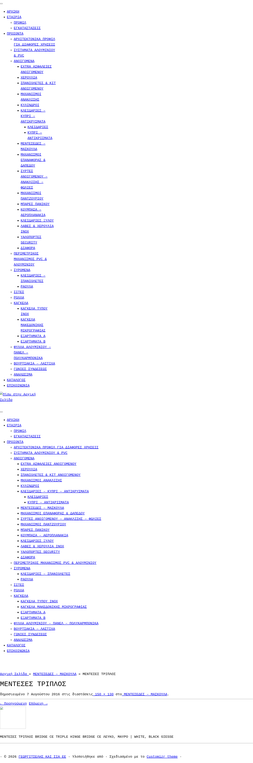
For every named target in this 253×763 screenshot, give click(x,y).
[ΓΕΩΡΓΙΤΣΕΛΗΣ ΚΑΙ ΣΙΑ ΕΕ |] (21, 400)
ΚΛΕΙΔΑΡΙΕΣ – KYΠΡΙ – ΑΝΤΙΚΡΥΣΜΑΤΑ (33, 116)
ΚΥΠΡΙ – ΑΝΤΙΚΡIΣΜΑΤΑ (48, 502)
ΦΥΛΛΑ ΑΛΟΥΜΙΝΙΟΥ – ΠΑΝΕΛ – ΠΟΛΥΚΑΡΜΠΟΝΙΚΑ (56, 623)
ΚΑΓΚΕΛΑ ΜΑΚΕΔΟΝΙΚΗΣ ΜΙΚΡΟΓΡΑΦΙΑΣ (33, 325)
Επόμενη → (38, 704)
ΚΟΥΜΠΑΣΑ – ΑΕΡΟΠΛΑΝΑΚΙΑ (44, 535)
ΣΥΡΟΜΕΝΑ (22, 270)
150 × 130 (103, 694)
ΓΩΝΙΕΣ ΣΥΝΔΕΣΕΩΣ (30, 369)
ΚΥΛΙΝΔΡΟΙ (30, 105)
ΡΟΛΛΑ (19, 298)
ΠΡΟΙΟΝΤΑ (15, 34)
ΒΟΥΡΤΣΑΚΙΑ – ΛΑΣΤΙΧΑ (34, 364)
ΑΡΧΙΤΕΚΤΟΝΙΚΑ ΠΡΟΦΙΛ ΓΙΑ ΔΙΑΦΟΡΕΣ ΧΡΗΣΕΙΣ (56, 447)
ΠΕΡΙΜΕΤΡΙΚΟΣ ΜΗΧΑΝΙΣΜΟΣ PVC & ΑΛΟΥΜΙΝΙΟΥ (30, 259)
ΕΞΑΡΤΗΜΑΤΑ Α (33, 336)
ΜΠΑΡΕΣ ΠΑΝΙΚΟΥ (35, 204)
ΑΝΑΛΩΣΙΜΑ (23, 375)
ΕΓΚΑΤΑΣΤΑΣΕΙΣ (27, 28)
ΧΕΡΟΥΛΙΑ (29, 78)
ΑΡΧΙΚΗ (13, 12)
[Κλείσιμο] (1, 3)
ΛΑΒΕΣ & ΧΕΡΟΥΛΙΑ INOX (42, 546)
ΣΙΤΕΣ (19, 292)
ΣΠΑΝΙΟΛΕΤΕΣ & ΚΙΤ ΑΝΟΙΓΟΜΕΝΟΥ (51, 475)
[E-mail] (1, 405)
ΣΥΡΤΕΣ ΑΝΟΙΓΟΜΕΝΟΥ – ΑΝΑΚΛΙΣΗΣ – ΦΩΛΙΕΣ (61, 519)
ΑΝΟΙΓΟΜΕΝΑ (24, 61)
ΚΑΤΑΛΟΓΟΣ (16, 380)
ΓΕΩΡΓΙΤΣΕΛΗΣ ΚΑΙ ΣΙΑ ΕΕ (42, 757)
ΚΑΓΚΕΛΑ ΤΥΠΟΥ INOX (39, 601)
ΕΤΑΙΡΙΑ (14, 17)
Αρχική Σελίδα (14, 674)
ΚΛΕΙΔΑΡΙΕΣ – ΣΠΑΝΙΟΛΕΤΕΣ (45, 574)
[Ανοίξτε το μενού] (1, 411)
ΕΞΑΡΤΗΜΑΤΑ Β (33, 342)
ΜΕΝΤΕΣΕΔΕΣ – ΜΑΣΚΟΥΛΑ (42, 508)
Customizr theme (162, 757)
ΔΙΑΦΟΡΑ (28, 248)
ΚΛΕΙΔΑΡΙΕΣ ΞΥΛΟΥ (37, 221)
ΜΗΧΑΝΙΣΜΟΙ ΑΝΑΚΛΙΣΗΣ (41, 480)
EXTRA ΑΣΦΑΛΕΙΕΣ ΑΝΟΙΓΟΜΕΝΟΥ (48, 464)
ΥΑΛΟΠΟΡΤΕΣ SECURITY (40, 552)
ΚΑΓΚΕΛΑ (21, 303)
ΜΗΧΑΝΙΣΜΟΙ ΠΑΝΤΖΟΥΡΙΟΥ (43, 524)
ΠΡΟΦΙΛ (20, 23)
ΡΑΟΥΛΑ (27, 287)
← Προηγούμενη (13, 704)
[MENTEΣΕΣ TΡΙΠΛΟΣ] (13, 728)
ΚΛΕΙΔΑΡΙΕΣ (38, 127)
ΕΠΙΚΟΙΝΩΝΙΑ (18, 386)
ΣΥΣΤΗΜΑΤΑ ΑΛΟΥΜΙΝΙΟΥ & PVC (40, 453)
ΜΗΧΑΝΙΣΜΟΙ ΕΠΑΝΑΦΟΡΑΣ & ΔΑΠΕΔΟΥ (33, 160)
